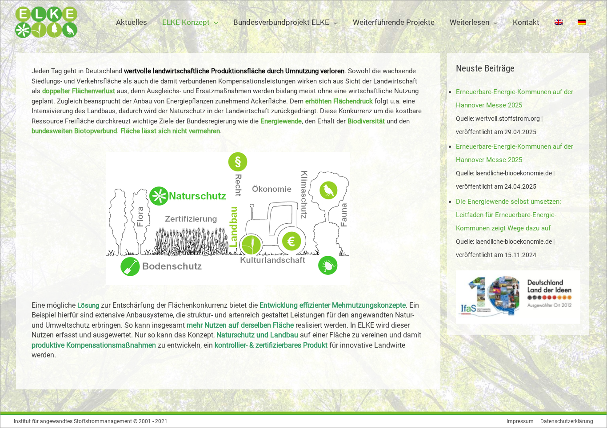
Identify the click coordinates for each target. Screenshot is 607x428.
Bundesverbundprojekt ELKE (281, 22)
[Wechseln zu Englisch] (558, 22)
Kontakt (526, 22)
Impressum (520, 421)
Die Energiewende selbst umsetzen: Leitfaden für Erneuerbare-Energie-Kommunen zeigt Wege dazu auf (508, 215)
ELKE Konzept (186, 22)
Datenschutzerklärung (566, 421)
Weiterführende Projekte (394, 22)
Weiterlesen (469, 22)
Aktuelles (131, 22)
